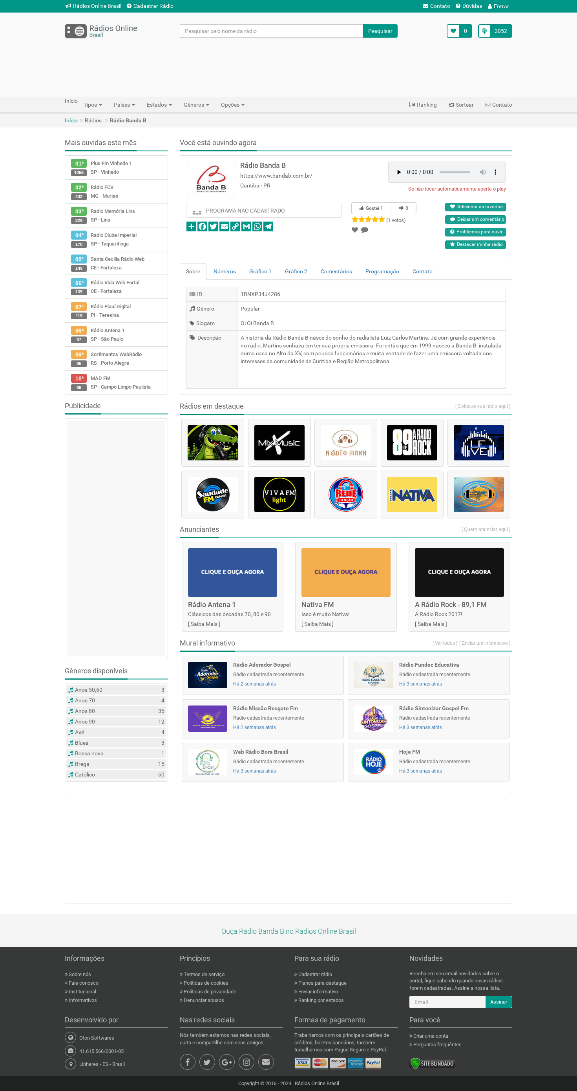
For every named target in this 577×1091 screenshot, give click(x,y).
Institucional (82, 992)
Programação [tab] (382, 271)
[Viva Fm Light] (279, 494)
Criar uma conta (430, 1036)
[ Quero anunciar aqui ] (486, 529)
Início (71, 120)
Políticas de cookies (205, 983)
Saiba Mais (204, 624)
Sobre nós (79, 974)
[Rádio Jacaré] (213, 442)
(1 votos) (396, 220)
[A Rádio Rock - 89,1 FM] (412, 442)
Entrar (501, 6)
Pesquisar (380, 31)
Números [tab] (225, 271)
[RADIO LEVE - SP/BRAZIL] (479, 442)
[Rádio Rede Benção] (346, 494)
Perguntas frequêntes (437, 1044)
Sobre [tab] (193, 271)
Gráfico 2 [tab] (296, 271)
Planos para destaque (322, 983)
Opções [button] (231, 105)
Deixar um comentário (479, 219)
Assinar (498, 1002)
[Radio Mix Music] (279, 442)
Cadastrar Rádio (153, 6)
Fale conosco (83, 983)
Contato (440, 6)
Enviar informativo (317, 992)
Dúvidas (472, 6)
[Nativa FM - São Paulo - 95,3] (412, 494)
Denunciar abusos (203, 1000)
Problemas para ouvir (478, 232)
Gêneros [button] (194, 105)
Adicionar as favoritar (479, 206)
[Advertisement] (288, 67)
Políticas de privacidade (209, 992)
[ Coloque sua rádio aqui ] (482, 406)
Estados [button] (157, 105)
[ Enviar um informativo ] (484, 643)
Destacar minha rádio (479, 244)
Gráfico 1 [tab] (260, 271)
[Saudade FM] (213, 494)
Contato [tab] (423, 271)
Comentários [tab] (336, 271)
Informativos (82, 1000)
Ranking (426, 105)
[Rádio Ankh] (346, 442)
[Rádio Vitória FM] (479, 494)
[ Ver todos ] (445, 643)
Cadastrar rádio (314, 974)
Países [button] (122, 105)
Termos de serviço (204, 974)
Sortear (464, 105)
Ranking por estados (320, 1000)
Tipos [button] (91, 105)
